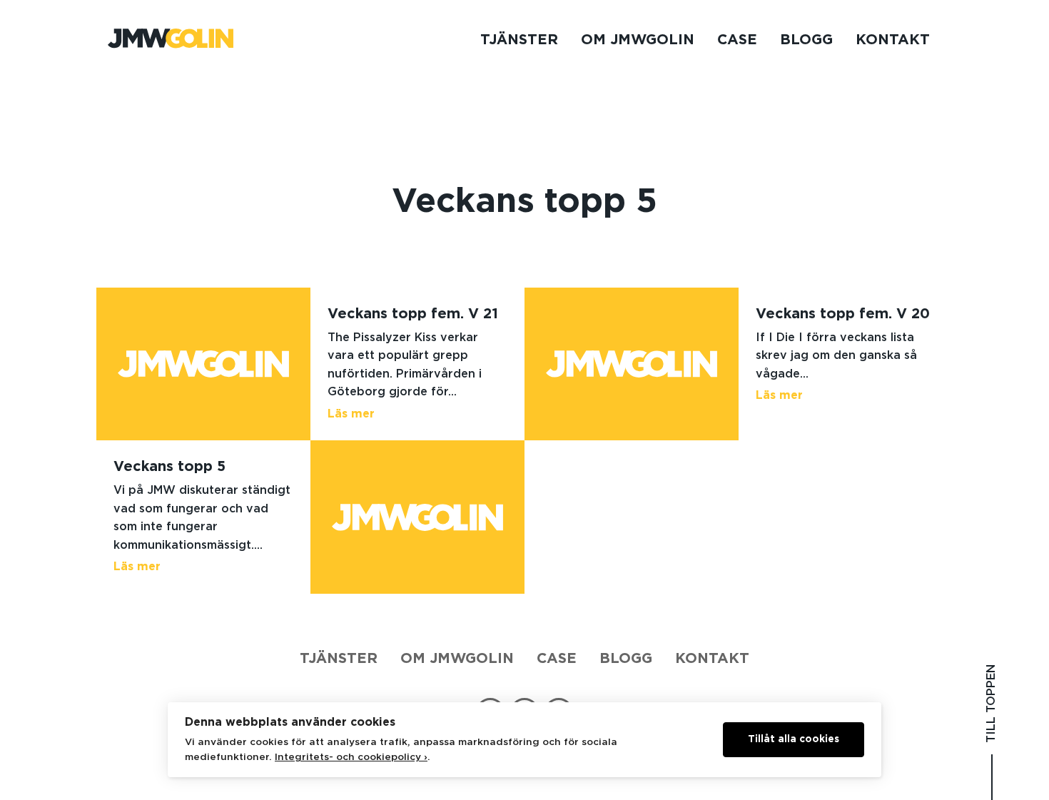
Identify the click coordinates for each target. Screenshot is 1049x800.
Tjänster (519, 40)
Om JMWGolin (637, 40)
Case (737, 40)
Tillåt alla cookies (793, 739)
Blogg (806, 40)
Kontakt (893, 40)
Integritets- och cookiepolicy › (351, 757)
